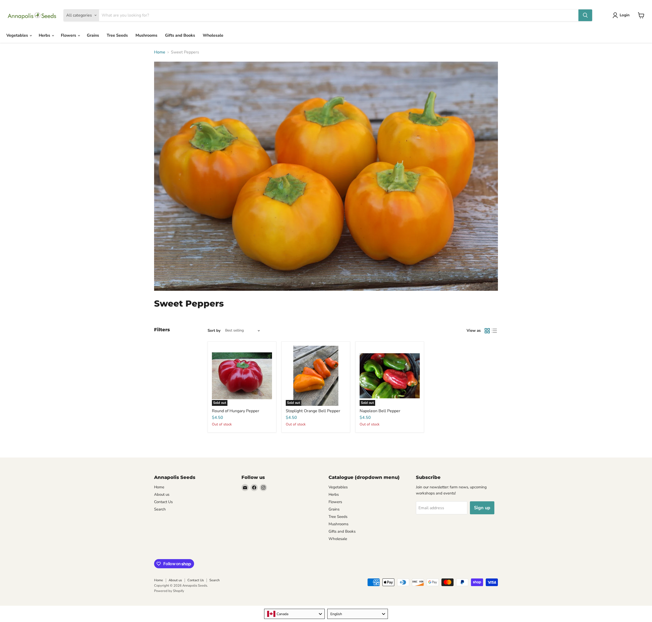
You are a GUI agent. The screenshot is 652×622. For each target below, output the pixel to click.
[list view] (494, 330)
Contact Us (163, 501)
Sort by (214, 330)
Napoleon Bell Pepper (380, 411)
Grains (93, 35)
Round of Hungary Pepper (235, 411)
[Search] (585, 15)
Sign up (482, 508)
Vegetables (17, 35)
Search (160, 509)
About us (161, 494)
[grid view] (487, 330)
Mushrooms (146, 35)
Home (159, 52)
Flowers (69, 35)
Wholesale (213, 35)
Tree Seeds (117, 35)
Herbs (45, 35)
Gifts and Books (180, 35)
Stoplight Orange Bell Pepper (313, 411)
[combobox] (294, 614)
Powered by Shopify (169, 591)
